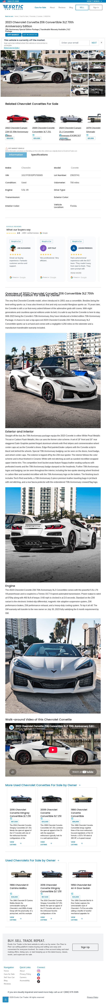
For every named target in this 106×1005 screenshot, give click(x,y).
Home (16, 16)
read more (76, 273)
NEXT (94, 42)
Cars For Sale (24, 16)
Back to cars (9, 16)
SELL (82, 7)
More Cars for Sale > (12, 48)
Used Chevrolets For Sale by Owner (30, 860)
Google (23, 277)
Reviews (62, 7)
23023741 (47, 16)
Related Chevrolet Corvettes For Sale (31, 104)
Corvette (39, 16)
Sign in (96, 7)
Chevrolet (33, 16)
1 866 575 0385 (13, 1)
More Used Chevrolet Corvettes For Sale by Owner (41, 785)
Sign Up (85, 947)
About (52, 7)
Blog (71, 7)
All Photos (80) (97, 91)
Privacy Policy (92, 997)
